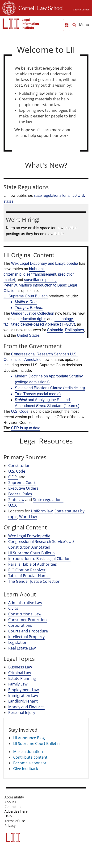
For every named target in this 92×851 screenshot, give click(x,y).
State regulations (48, 499)
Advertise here (16, 811)
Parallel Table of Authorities (32, 564)
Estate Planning (22, 678)
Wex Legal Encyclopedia (29, 535)
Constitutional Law (24, 614)
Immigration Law (23, 695)
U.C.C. (13, 505)
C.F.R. (13, 476)
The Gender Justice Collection (34, 581)
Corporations (20, 625)
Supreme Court (22, 482)
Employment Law (23, 689)
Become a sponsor (29, 763)
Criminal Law (19, 672)
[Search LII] (74, 25)
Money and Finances (26, 706)
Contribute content (30, 757)
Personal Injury (21, 712)
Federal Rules (20, 494)
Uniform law (42, 511)
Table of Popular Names (29, 575)
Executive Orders (23, 488)
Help (8, 816)
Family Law (17, 684)
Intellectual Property (26, 636)
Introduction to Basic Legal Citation (39, 558)
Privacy (10, 826)
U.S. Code (16, 471)
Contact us (12, 807)
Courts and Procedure (28, 631)
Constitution (19, 465)
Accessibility (14, 797)
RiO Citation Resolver (27, 570)
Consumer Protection (27, 619)
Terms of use (14, 821)
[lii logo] (21, 23)
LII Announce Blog (29, 737)
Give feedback (25, 768)
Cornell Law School (40, 7)
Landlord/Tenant (23, 701)
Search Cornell (81, 9)
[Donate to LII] (66, 25)
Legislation (17, 642)
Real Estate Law (22, 648)
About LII (11, 802)
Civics (13, 608)
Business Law (20, 667)
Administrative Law (25, 602)
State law (16, 499)
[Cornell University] (9, 7)
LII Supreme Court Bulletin (31, 552)
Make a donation (28, 751)
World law (28, 516)
